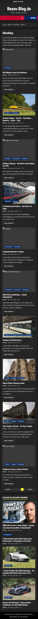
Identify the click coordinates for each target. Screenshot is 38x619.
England (15, 335)
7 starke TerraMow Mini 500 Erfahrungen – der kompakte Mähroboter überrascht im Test (18, 571)
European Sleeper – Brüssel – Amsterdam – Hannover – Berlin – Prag (19, 105)
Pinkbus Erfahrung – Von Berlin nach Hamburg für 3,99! (19, 150)
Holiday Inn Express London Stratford (19, 456)
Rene (5, 75)
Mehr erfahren (9, 90)
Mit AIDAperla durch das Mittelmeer (19, 59)
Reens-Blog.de (19, 9)
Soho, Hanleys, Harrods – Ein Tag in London (19, 413)
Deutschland (16, 158)
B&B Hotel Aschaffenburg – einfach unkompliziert (19, 281)
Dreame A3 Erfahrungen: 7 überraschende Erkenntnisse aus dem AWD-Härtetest (17, 603)
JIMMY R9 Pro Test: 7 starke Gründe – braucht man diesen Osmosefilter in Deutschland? (18, 526)
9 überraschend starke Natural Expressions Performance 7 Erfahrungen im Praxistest (17, 539)
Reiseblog (7, 67)
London (22, 335)
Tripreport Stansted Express (19, 326)
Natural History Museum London (19, 370)
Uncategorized (8, 534)
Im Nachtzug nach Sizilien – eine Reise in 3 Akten (19, 193)
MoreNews (13, 617)
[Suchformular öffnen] (22, 18)
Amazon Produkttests (11, 520)
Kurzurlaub (17, 289)
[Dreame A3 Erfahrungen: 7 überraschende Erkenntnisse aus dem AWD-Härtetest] (19, 589)
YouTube (33, 18)
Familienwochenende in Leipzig (19, 238)
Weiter (30, 489)
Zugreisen (8, 113)
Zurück (8, 489)
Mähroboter (8, 565)
